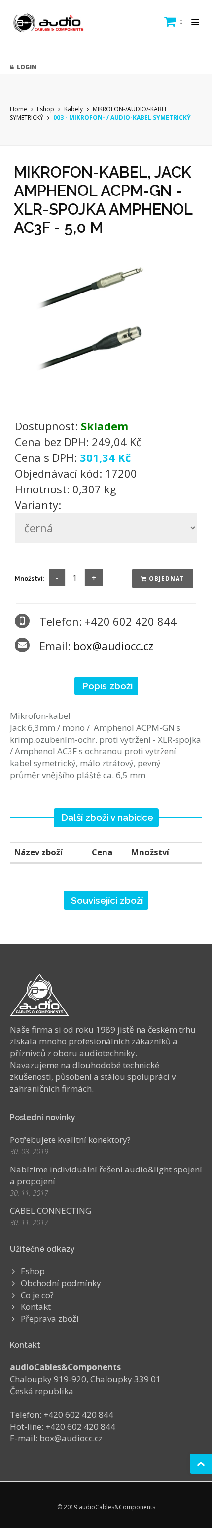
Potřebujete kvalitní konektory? (70, 1139)
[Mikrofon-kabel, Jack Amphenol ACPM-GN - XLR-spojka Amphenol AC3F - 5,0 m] (106, 324)
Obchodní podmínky (61, 1283)
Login (25, 67)
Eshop (45, 109)
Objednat (165, 578)
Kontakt (36, 1306)
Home (18, 109)
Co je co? (37, 1294)
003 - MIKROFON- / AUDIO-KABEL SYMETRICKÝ (122, 117)
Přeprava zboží (50, 1318)
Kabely (73, 109)
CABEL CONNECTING (50, 1210)
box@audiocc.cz (113, 645)
